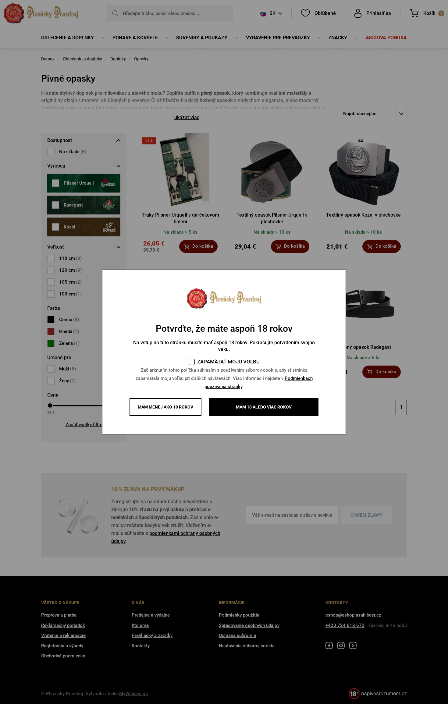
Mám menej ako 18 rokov (165, 407)
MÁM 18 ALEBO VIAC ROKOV (264, 407)
